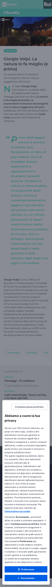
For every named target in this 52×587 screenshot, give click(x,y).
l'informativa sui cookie (17, 511)
